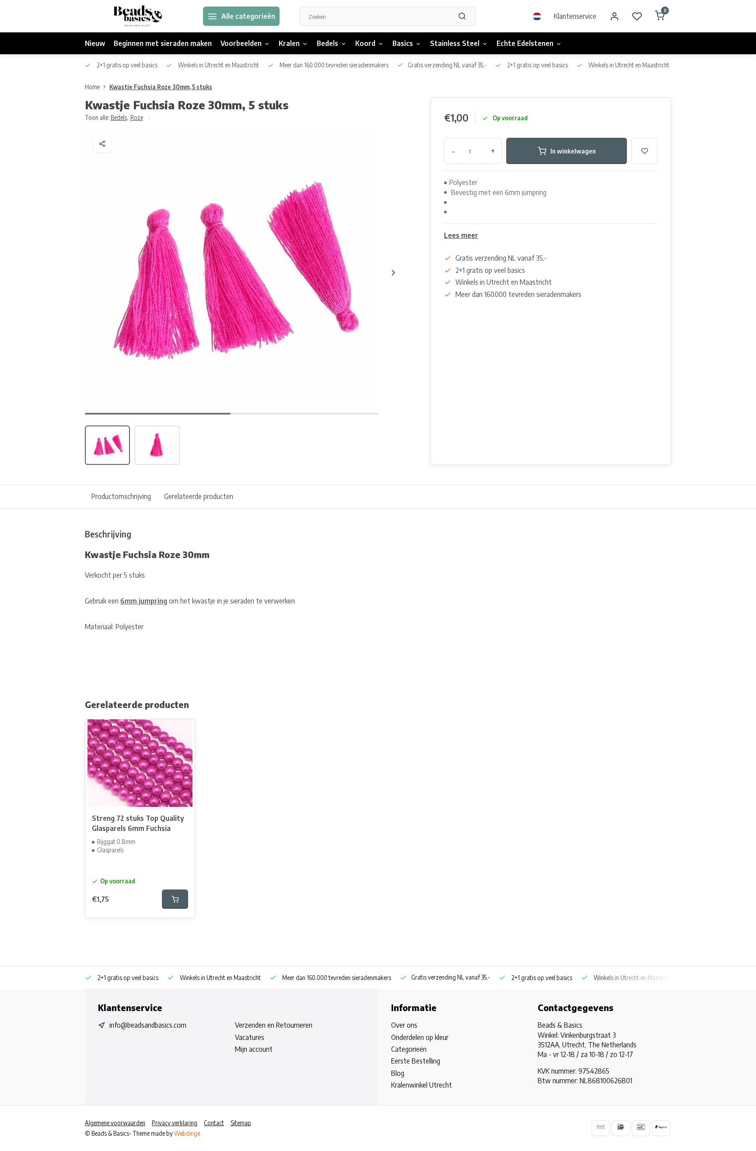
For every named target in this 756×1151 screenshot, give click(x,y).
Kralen (289, 43)
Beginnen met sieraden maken (163, 43)
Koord (365, 43)
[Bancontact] (641, 1128)
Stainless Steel (455, 43)
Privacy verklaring (174, 1123)
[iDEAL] (621, 1128)
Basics (402, 43)
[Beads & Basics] (137, 16)
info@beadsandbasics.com (147, 1025)
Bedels (327, 43)
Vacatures (249, 1037)
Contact (214, 1123)
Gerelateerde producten (198, 496)
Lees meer (461, 235)
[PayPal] (661, 1128)
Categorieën (409, 1049)
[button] (393, 272)
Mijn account (254, 1049)
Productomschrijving (121, 496)
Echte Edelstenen (525, 43)
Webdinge (187, 1133)
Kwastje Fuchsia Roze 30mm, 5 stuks (160, 87)
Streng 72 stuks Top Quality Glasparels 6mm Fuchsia (138, 823)
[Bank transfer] (601, 1128)
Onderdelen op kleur (419, 1037)
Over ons (404, 1025)
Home (92, 87)
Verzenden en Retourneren (273, 1025)
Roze (136, 117)
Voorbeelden (241, 43)
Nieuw (95, 43)
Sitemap (241, 1123)
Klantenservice (575, 16)
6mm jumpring (143, 600)
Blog (397, 1073)
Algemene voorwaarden (115, 1123)
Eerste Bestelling (415, 1061)
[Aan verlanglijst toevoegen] (181, 732)
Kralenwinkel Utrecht (421, 1085)
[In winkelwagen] (175, 899)
